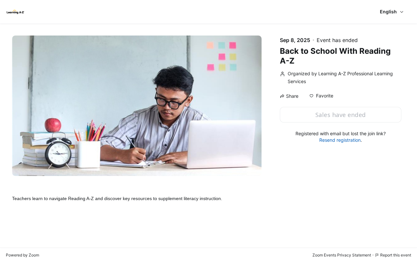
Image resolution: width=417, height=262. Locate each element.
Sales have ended (340, 115)
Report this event (395, 255)
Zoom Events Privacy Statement (341, 255)
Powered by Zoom (22, 255)
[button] (321, 96)
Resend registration (340, 140)
